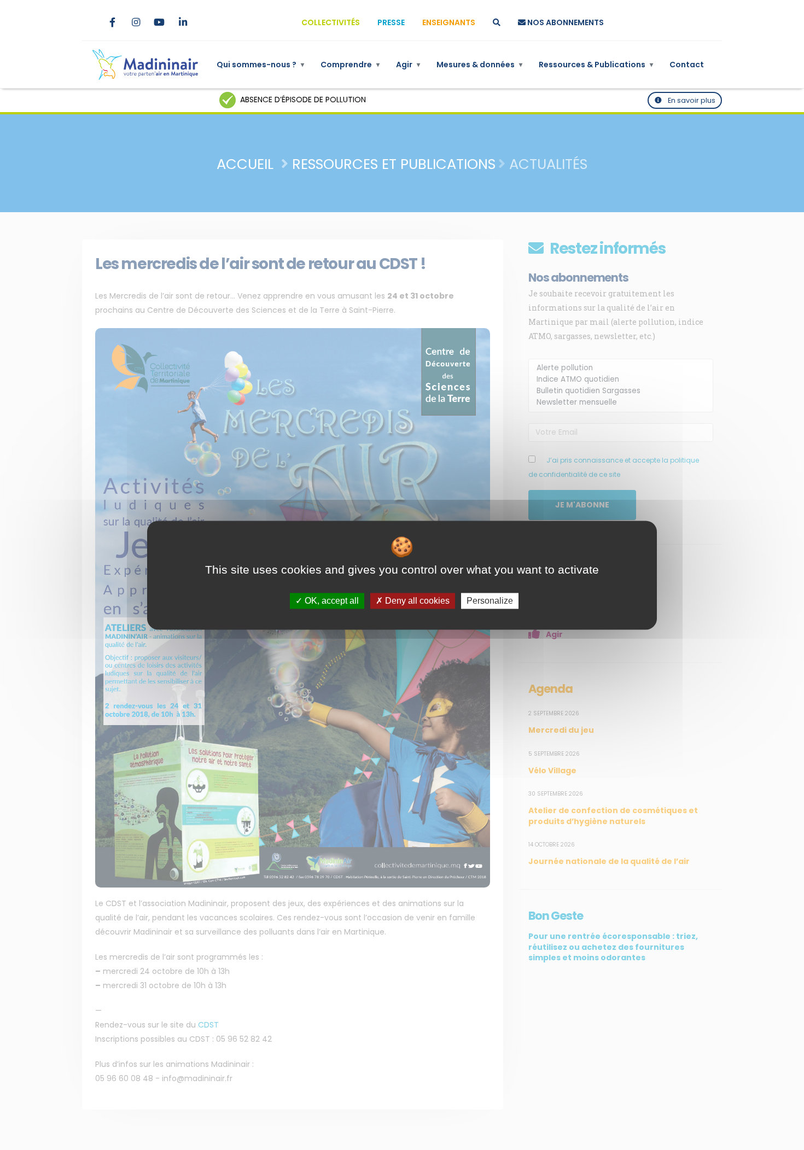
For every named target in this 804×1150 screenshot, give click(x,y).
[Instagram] (135, 22)
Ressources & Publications (596, 64)
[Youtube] (159, 22)
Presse (391, 22)
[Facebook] (112, 22)
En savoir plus (690, 100)
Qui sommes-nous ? (260, 64)
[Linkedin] (182, 22)
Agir (408, 64)
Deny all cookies (416, 600)
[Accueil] (145, 64)
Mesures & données (479, 64)
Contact (686, 64)
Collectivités (330, 22)
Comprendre (350, 64)
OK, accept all (330, 600)
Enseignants (448, 22)
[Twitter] (88, 22)
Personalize (490, 600)
